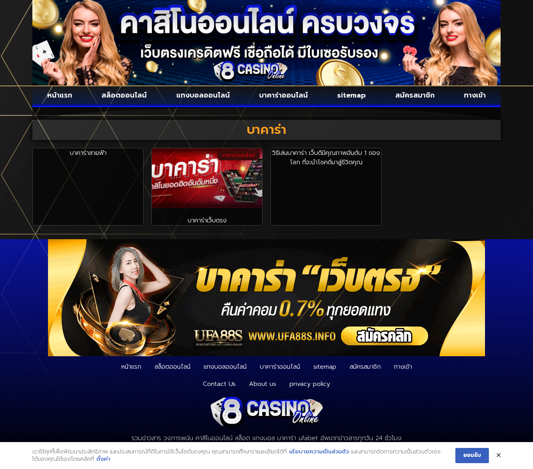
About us (262, 384)
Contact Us (219, 384)
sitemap (351, 95)
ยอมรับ (472, 455)
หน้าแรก (59, 95)
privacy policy (310, 384)
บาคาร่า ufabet (297, 438)
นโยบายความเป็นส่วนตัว (319, 452)
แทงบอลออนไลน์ (203, 95)
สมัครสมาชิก (415, 95)
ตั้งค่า (103, 459)
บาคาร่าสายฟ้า (88, 153)
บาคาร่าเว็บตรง (207, 220)
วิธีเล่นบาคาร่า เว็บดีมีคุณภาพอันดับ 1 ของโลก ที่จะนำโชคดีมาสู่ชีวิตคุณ (326, 157)
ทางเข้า (475, 95)
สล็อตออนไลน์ (124, 95)
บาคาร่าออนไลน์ (283, 95)
